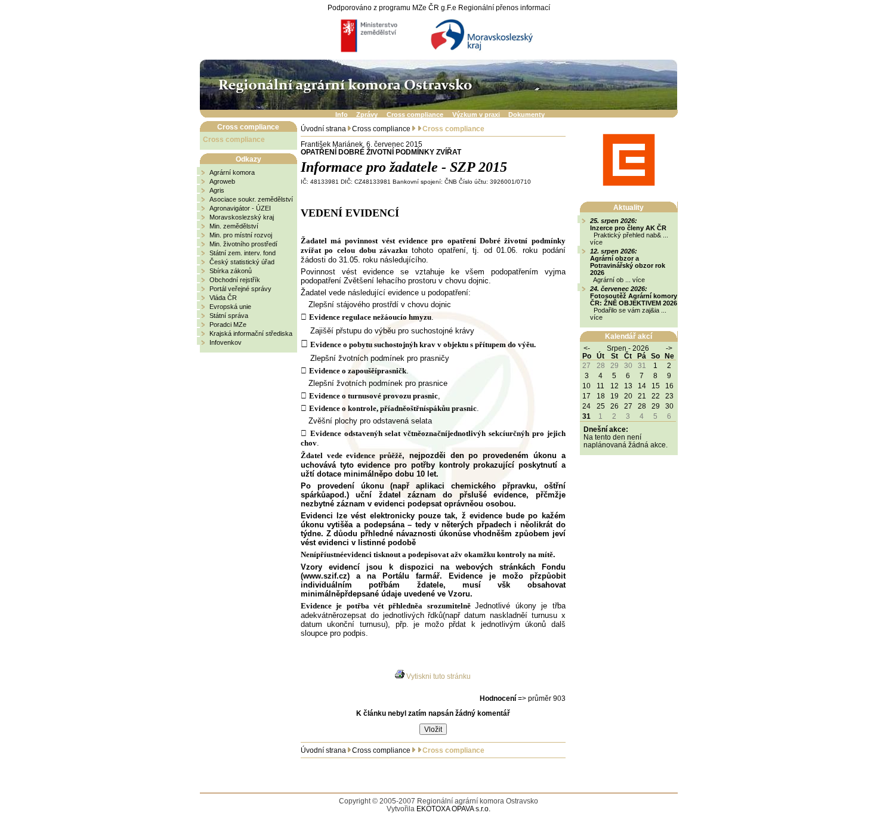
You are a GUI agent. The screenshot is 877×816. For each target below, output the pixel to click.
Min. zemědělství (233, 226)
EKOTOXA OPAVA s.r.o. (453, 808)
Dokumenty (526, 114)
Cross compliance (415, 114)
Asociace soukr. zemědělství (251, 199)
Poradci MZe (227, 324)
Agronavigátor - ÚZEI (240, 208)
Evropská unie (230, 306)
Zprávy (367, 114)
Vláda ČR (223, 297)
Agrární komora (232, 172)
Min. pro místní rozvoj (240, 235)
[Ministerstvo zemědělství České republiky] (374, 36)
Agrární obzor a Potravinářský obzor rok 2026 (627, 265)
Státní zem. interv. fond (242, 252)
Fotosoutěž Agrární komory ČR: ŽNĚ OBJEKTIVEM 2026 (633, 299)
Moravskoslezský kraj (241, 217)
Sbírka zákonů (230, 270)
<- (586, 348)
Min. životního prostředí (243, 244)
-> (669, 348)
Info (341, 114)
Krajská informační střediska (250, 333)
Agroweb (222, 181)
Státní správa (228, 315)
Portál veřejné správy (240, 288)
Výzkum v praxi (476, 114)
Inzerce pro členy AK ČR (628, 227)
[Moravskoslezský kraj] (480, 36)
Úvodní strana (323, 128)
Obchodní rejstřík (234, 279)
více (596, 242)
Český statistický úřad (241, 261)
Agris (216, 190)
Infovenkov (225, 342)
